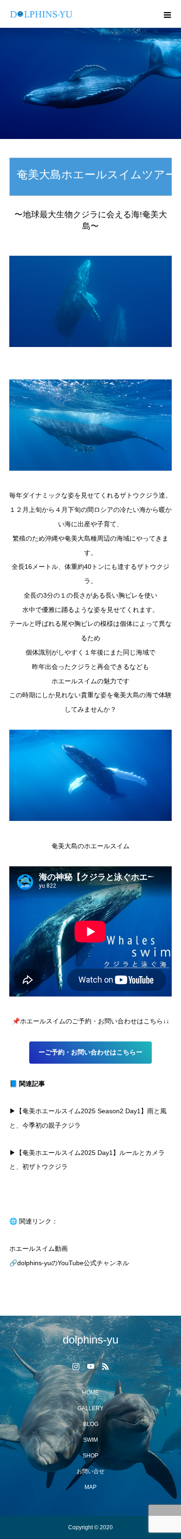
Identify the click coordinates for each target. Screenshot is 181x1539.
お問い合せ (90, 1471)
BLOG (90, 1424)
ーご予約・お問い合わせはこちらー (90, 1052)
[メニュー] (167, 14)
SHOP (90, 1455)
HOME (90, 1392)
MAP (90, 1487)
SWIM (90, 1440)
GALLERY (90, 1408)
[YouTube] (90, 1366)
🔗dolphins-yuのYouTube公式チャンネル (69, 1263)
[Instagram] (75, 1366)
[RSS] (105, 1366)
